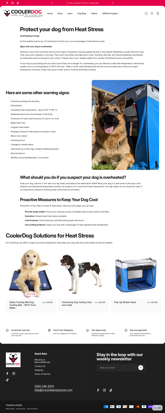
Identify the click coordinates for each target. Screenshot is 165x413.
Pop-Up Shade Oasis (125, 302)
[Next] (112, 3)
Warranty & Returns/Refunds (42, 360)
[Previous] (52, 3)
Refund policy (10, 409)
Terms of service (32, 409)
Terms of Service (42, 374)
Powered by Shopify (14, 405)
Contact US (40, 366)
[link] (44, 386)
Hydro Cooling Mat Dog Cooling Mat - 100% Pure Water (22, 305)
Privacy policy (20, 409)
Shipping (39, 370)
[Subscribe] (140, 367)
